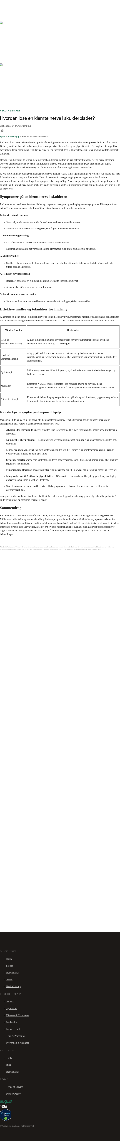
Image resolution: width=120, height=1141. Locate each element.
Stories (19, 4)
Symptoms (11, 1008)
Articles (10, 1001)
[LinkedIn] (3, 1106)
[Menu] (7, 12)
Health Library (13, 986)
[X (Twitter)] (1, 1106)
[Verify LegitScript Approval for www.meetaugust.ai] (5, 1120)
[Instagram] (6, 1106)
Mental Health (13, 1029)
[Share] (2, 130)
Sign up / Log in (16, 7)
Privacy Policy (13, 1093)
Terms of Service (14, 1087)
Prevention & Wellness (17, 1042)
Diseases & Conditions (17, 1015)
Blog (8, 1065)
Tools (9, 1058)
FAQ (25, 4)
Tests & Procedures (15, 1036)
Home (9, 959)
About (9, 979)
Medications (12, 1022)
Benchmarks (10, 4)
